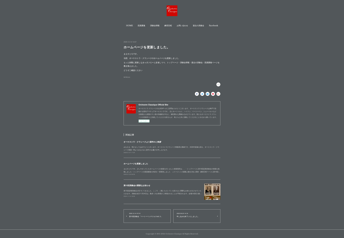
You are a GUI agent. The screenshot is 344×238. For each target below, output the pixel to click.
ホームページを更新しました (136, 163)
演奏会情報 (155, 25)
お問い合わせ (182, 25)
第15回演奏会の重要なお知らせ (137, 185)
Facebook (213, 25)
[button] (129, 26)
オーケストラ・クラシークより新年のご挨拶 (142, 141)
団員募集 (141, 25)
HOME (129, 25)
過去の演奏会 (198, 25)
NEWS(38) (127, 77)
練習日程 (168, 25)
